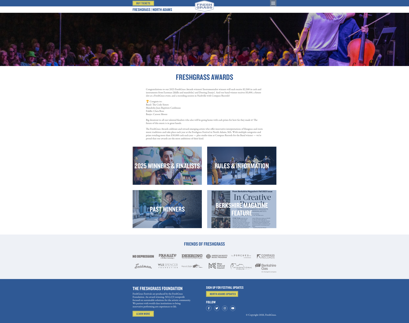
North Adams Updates (223, 294)
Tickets (143, 3)
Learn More (143, 314)
